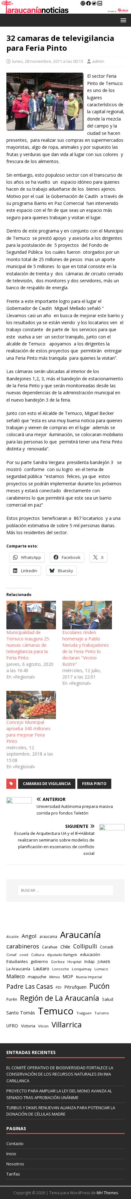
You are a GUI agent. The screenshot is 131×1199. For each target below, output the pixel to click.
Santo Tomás (20, 1013)
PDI (58, 987)
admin (98, 61)
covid (23, 955)
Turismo (101, 1013)
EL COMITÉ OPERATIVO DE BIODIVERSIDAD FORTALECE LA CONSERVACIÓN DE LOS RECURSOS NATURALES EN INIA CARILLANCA (59, 1074)
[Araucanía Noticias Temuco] (65, 10)
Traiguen (84, 1013)
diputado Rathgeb (62, 954)
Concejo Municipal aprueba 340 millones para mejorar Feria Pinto (28, 731)
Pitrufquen (75, 987)
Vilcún (43, 1026)
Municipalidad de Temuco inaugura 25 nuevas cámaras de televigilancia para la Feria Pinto (27, 645)
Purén (11, 999)
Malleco (15, 976)
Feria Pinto (94, 783)
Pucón (99, 986)
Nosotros (15, 1164)
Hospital (74, 961)
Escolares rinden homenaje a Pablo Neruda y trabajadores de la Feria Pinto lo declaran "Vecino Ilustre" (85, 648)
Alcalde (12, 936)
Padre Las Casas (29, 986)
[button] (122, 19)
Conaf (11, 954)
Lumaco (101, 968)
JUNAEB (104, 961)
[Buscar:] (65, 890)
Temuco (55, 1011)
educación (90, 954)
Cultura (37, 954)
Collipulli (85, 946)
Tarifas (13, 1174)
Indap (89, 961)
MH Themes (107, 1193)
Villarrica (67, 1024)
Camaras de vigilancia (47, 783)
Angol (29, 936)
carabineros (22, 946)
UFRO (12, 1026)
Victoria (28, 1026)
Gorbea (58, 961)
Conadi (106, 947)
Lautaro (41, 969)
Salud (107, 999)
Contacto (15, 1143)
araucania (48, 936)
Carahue (50, 947)
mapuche (37, 977)
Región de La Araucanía (59, 998)
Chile (65, 946)
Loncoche (60, 968)
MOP (68, 976)
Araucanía (80, 934)
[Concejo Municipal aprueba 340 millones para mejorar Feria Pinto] (31, 705)
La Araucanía (18, 969)
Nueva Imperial (89, 976)
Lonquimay (82, 968)
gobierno (39, 961)
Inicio (11, 1153)
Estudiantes (17, 961)
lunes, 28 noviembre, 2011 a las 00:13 (47, 61)
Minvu (54, 976)
